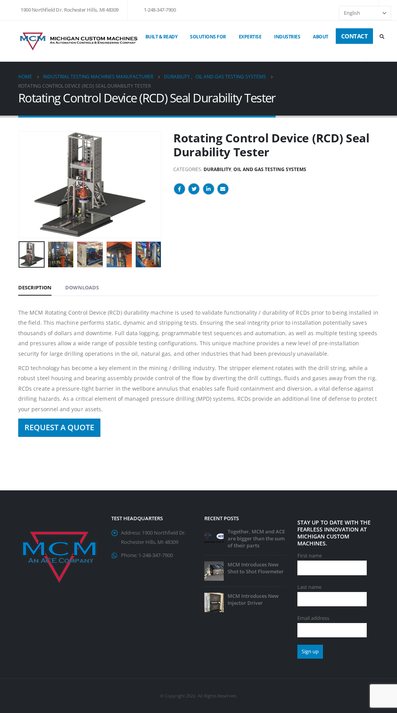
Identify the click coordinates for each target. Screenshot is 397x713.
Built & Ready (161, 36)
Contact (354, 36)
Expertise (250, 36)
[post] (214, 537)
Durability (217, 169)
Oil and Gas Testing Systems (269, 169)
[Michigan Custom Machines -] (79, 41)
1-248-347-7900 (160, 10)
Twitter (194, 189)
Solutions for (208, 36)
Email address (313, 618)
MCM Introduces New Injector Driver (253, 599)
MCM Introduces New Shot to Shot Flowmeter (256, 568)
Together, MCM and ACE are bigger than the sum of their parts (256, 538)
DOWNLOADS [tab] (82, 287)
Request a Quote (59, 427)
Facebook (179, 189)
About (320, 36)
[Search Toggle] (381, 36)
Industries (287, 36)
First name (309, 555)
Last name (309, 587)
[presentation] (20, 184)
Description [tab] (35, 287)
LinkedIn (208, 189)
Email (223, 189)
